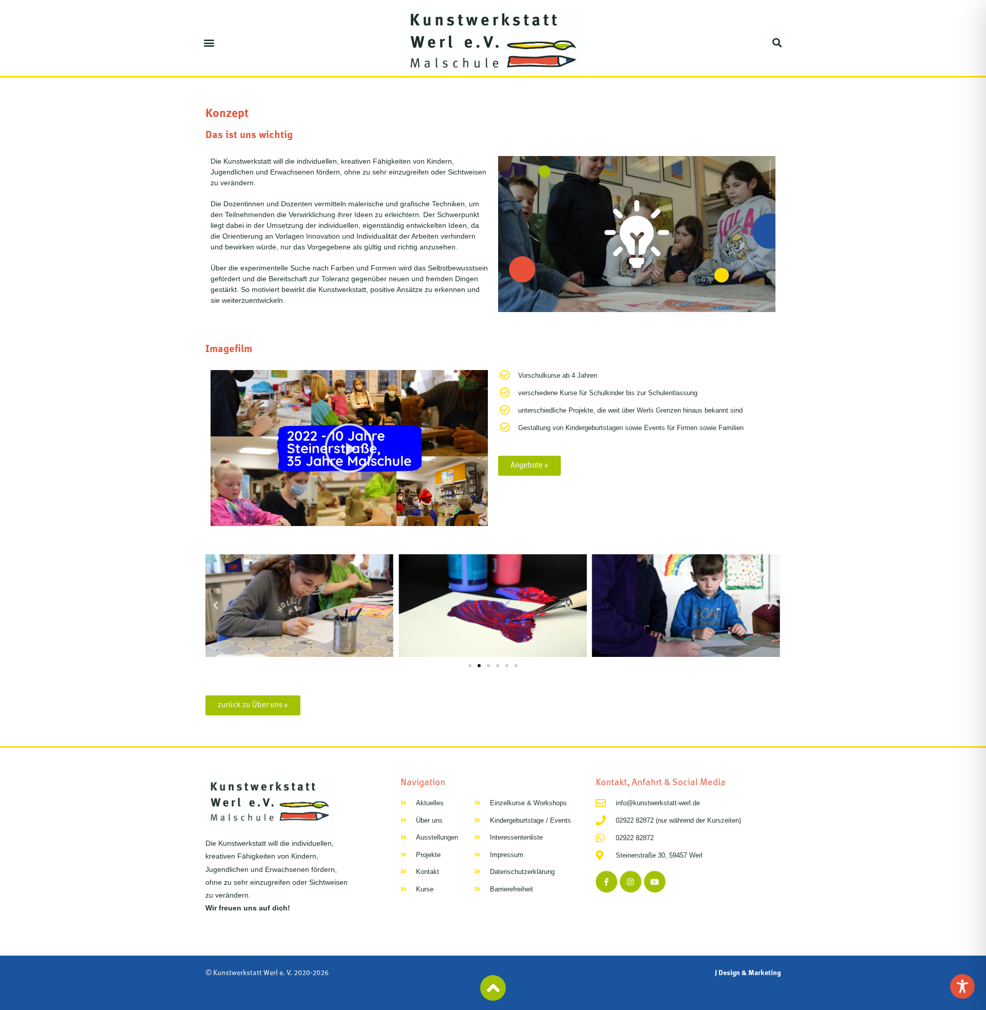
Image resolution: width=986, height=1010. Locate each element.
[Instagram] (630, 881)
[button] (208, 42)
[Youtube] (655, 881)
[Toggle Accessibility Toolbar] (962, 986)
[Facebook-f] (606, 881)
